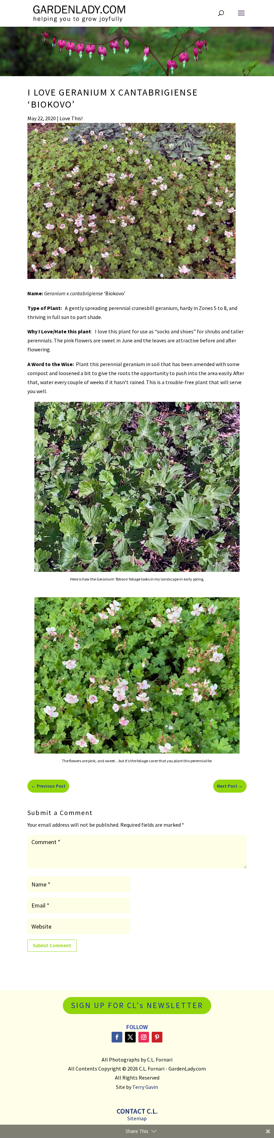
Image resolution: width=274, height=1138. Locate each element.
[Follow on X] (130, 1037)
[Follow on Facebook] (117, 1037)
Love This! (71, 118)
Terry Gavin (145, 1087)
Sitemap (137, 1118)
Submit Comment (52, 945)
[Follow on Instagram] (143, 1037)
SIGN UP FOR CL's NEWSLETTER (137, 1005)
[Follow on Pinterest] (157, 1037)
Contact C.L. (137, 1111)
